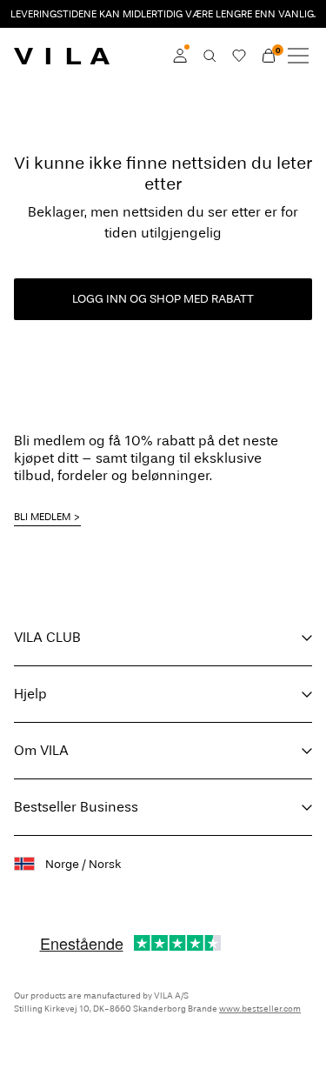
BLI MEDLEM (42, 517)
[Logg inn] (180, 56)
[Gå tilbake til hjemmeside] (62, 56)
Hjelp (30, 693)
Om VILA (41, 750)
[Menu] (298, 56)
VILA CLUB (47, 637)
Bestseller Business (76, 806)
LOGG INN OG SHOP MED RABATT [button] (163, 298)
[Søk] (209, 56)
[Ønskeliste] (239, 56)
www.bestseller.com (260, 1009)
